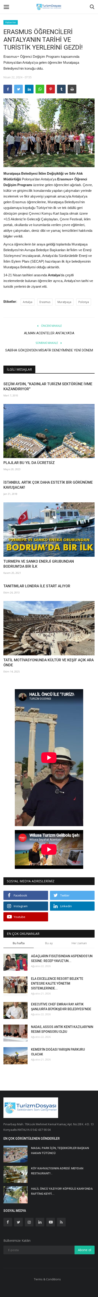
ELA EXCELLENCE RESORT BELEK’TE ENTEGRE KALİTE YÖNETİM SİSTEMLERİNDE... (57, 983)
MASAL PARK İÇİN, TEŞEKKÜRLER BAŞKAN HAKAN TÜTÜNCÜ (60, 1150)
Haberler (10, 22)
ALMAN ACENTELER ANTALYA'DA (49, 333)
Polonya (83, 302)
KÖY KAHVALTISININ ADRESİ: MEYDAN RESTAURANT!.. (57, 1171)
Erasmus (44, 302)
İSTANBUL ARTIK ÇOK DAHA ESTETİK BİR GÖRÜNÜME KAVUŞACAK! (48, 485)
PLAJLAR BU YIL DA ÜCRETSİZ (29, 463)
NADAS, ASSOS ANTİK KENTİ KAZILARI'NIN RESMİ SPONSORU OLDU (62, 1029)
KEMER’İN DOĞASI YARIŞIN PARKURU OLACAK (58, 1052)
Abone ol (84, 1250)
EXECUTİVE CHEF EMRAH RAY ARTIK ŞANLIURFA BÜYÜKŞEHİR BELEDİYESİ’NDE (61, 1006)
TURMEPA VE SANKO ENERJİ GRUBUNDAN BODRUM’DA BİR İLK (38, 564)
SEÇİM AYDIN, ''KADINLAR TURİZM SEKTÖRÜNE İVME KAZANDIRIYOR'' (47, 386)
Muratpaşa (64, 302)
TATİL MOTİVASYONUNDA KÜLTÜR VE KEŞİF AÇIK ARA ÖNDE (48, 662)
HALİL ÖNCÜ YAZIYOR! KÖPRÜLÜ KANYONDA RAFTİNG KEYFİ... (62, 1191)
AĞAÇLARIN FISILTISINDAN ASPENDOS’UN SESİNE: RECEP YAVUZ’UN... (62, 958)
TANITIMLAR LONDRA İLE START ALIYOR (36, 586)
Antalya (27, 302)
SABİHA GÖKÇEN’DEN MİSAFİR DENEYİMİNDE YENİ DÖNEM (49, 350)
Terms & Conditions (47, 1279)
